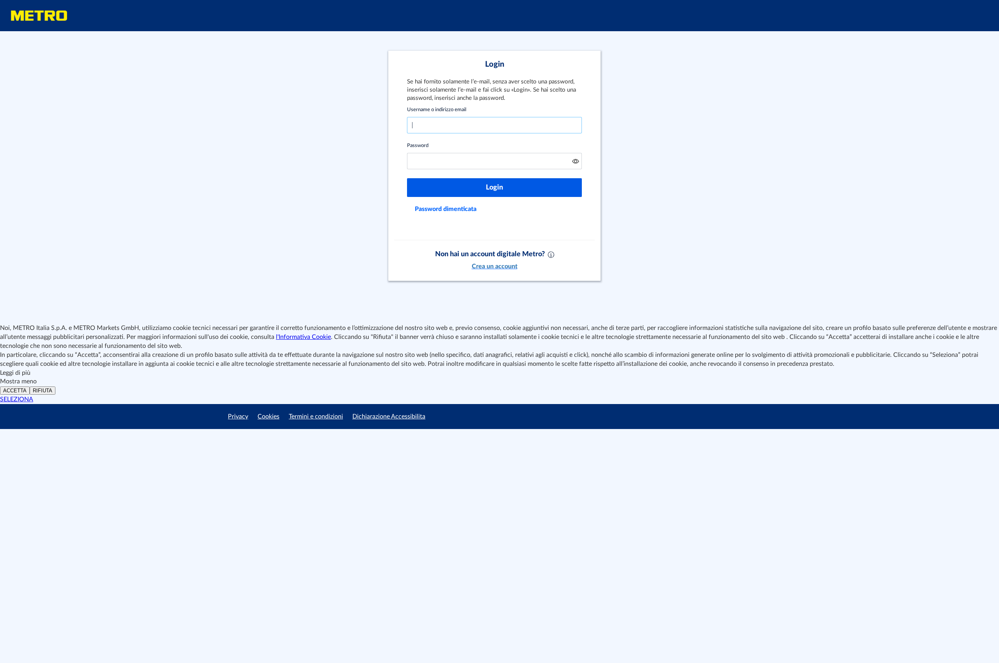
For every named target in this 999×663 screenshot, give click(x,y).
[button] (575, 161)
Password (417, 145)
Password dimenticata (445, 209)
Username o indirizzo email (436, 109)
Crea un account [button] (494, 266)
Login (494, 187)
